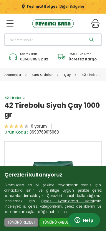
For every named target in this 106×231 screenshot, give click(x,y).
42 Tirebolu (14, 98)
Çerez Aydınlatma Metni (68, 200)
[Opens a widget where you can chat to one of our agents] (84, 220)
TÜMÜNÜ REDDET (21, 222)
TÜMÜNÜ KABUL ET (57, 222)
